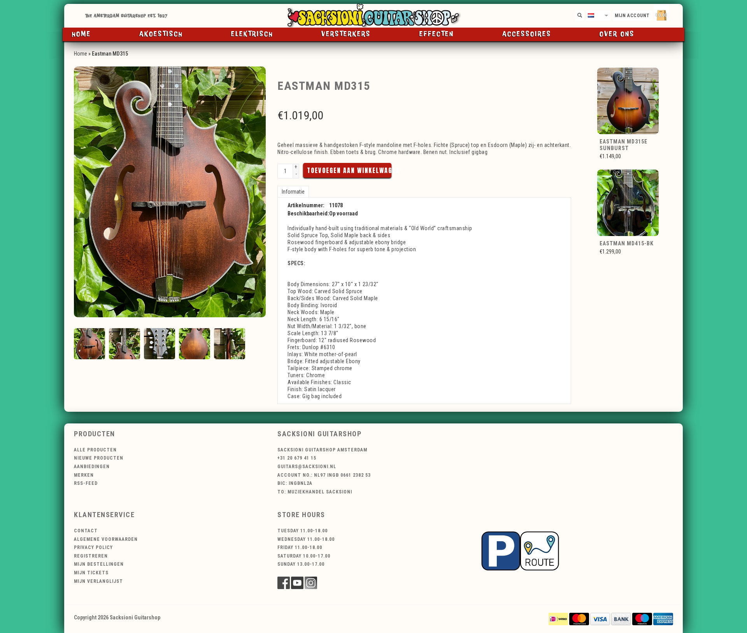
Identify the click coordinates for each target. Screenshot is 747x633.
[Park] (520, 550)
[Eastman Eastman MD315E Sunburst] (628, 100)
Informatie (293, 192)
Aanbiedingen (92, 466)
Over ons (617, 34)
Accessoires (526, 34)
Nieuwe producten (98, 458)
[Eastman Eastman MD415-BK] (628, 202)
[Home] (373, 16)
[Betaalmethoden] (558, 619)
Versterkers (346, 34)
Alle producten (95, 450)
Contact (86, 530)
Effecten (436, 34)
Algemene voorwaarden (106, 539)
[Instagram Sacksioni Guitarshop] (311, 583)
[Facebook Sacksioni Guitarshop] (283, 583)
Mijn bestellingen (99, 564)
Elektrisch (252, 34)
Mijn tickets (91, 572)
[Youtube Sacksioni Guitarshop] (297, 583)
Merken (84, 475)
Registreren (91, 556)
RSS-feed (86, 483)
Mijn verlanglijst (98, 581)
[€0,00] (675, 13)
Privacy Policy (93, 547)
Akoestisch (161, 34)
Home (81, 34)
